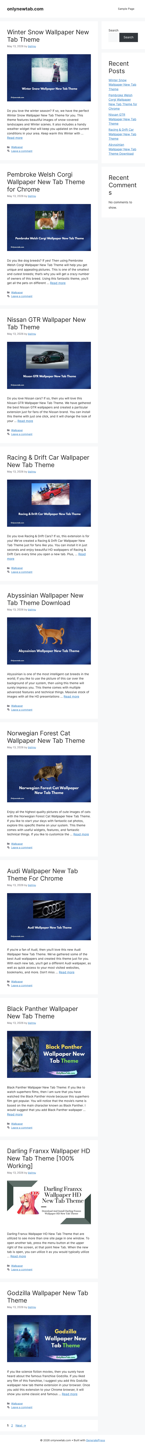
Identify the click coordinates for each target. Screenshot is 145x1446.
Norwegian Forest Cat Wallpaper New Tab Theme (46, 736)
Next (21, 1425)
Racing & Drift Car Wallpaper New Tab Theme (48, 461)
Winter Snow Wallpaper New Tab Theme (122, 84)
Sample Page (126, 8)
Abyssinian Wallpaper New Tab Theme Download (45, 599)
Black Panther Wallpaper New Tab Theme (42, 1012)
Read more (15, 138)
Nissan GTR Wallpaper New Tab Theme (122, 119)
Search (113, 30)
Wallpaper (17, 147)
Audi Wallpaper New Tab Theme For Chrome (42, 874)
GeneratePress (95, 1440)
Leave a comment (21, 150)
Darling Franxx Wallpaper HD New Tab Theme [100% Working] (48, 1158)
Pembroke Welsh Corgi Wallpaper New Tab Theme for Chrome (46, 182)
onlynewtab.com (25, 8)
